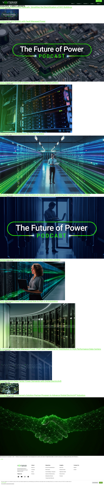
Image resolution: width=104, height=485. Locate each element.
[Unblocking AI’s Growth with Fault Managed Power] (52, 81)
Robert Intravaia (3, 22)
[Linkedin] (18, 477)
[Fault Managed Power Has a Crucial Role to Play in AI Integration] (37, 347)
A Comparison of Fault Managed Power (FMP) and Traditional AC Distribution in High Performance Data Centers (50, 349)
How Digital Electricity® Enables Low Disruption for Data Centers (29, 82)
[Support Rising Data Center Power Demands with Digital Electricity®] (9, 394)
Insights (92, 3)
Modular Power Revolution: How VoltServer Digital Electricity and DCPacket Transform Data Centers (45, 195)
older (1, 459)
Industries (85, 3)
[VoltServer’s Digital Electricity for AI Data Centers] (52, 193)
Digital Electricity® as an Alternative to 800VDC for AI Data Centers (30, 259)
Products (78, 3)
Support (98, 3)
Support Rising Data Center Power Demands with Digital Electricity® (30, 381)
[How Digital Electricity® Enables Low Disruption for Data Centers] (36, 132)
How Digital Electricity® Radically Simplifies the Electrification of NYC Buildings (36, 7)
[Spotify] (28, 477)
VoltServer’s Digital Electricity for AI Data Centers (22, 133)
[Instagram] (25, 477)
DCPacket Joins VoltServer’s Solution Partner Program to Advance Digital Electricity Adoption (42, 395)
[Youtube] (22, 477)
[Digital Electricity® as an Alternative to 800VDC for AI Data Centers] (32, 299)
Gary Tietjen (2, 8)
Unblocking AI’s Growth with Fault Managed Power (22, 21)
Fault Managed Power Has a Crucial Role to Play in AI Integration (29, 301)
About (72, 3)
